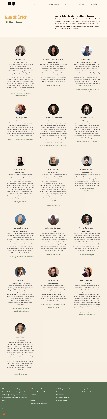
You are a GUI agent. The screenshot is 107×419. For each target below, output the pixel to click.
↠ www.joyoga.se (53, 255)
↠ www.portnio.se (53, 307)
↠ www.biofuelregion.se (20, 203)
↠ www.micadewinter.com (20, 311)
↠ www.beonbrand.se (20, 374)
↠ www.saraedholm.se (21, 95)
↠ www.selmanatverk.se (86, 190)
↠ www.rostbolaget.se (87, 255)
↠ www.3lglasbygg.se (53, 205)
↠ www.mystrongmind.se (53, 86)
